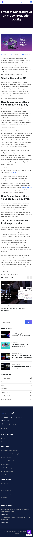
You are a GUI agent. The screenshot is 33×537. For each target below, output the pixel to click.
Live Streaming (7, 457)
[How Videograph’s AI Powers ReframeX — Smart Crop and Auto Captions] (5, 334)
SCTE (2, 381)
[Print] (17, 274)
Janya (4, 442)
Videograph (17, 54)
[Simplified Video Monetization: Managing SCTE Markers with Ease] (5, 366)
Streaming (27, 54)
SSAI (2, 385)
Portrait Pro (6, 464)
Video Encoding (7, 468)
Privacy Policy (22, 531)
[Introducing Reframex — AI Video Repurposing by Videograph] (5, 345)
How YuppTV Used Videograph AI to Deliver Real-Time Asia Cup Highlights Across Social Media (22, 357)
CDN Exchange (7, 494)
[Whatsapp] (14, 274)
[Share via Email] (16, 274)
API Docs (5, 483)
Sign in (22, 2)
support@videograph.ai (11, 424)
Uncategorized (5, 396)
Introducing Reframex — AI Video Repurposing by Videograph (20, 346)
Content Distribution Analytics (11, 454)
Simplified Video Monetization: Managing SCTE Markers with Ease (21, 368)
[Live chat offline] (29, 532)
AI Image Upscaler (8, 471)
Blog (4, 487)
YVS (4, 438)
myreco (5, 497)
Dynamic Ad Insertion (9, 461)
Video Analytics (6, 392)
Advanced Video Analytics (10, 450)
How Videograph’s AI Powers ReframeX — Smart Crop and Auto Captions (21, 335)
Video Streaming (6, 399)
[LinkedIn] (12, 274)
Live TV (5, 475)
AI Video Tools (5, 378)
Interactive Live (7, 490)
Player (4, 501)
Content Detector (27, 187)
